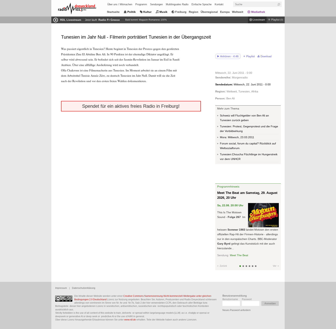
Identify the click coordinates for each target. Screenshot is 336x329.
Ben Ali (230, 98)
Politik (131, 11)
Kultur (147, 11)
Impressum (61, 288)
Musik (163, 11)
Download (266, 56)
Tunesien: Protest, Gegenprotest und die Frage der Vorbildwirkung (249, 129)
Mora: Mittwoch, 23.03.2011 (237, 137)
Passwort (247, 299)
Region (193, 11)
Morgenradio (240, 77)
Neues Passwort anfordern (236, 310)
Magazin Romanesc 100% (153, 19)
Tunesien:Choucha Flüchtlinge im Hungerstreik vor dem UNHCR (248, 157)
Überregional (209, 11)
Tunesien (244, 91)
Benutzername (230, 299)
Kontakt (219, 4)
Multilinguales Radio (177, 4)
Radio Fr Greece (109, 19)
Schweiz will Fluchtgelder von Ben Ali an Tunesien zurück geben (244, 118)
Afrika (254, 91)
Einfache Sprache (202, 4)
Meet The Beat (239, 255)
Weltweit (237, 11)
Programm (141, 4)
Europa (225, 11)
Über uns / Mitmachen (119, 4)
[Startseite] (82, 9)
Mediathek (258, 11)
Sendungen (156, 4)
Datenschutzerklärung (83, 288)
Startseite (113, 11)
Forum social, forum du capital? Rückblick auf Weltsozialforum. (248, 146)
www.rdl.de (130, 319)
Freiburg (180, 11)
